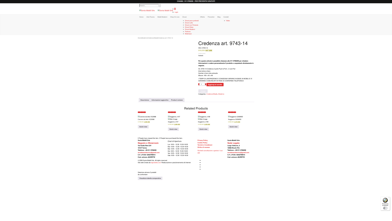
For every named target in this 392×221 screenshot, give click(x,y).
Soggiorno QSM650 (234, 119)
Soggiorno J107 (173, 122)
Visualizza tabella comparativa (150, 178)
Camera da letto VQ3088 (146, 119)
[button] (139, 112)
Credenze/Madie (153, 38)
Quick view (143, 127)
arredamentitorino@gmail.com (149, 152)
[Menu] (389, 198)
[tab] (145, 100)
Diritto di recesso (204, 147)
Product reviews (177, 100)
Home (140, 38)
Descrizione (144, 100)
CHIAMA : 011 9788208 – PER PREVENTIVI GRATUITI (196, 1)
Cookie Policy (202, 143)
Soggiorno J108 (203, 122)
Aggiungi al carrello (215, 84)
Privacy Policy (203, 140)
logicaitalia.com (156, 162)
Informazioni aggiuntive (160, 100)
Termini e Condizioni (205, 145)
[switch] (385, 208)
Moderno (145, 38)
